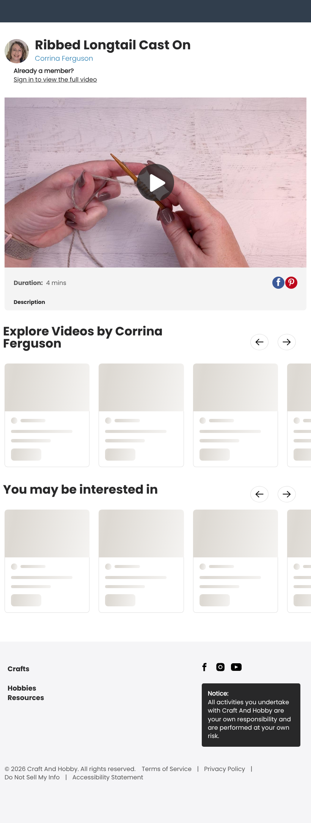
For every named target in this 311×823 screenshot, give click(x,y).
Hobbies (22, 688)
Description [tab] (29, 302)
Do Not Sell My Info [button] (32, 777)
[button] (278, 283)
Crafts (18, 669)
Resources (26, 698)
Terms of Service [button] (167, 769)
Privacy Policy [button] (224, 769)
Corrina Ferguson (64, 58)
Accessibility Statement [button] (107, 777)
